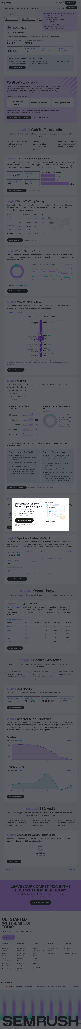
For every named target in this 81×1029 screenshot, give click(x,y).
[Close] (67, 500)
